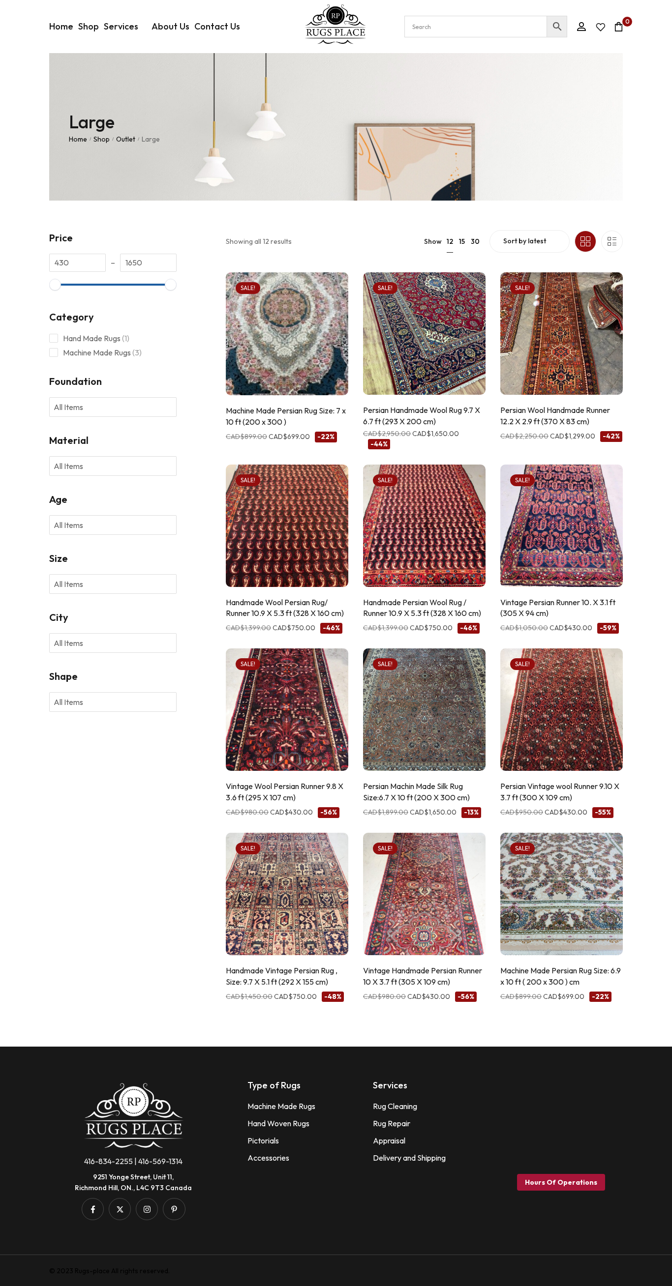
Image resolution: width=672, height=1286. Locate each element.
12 (450, 241)
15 (462, 241)
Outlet (125, 139)
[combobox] (74, 407)
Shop (101, 139)
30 (475, 241)
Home (78, 139)
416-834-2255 (108, 1161)
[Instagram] (147, 1209)
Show (433, 241)
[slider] (55, 285)
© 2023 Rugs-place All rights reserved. (109, 1270)
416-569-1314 (160, 1161)
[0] (618, 26)
